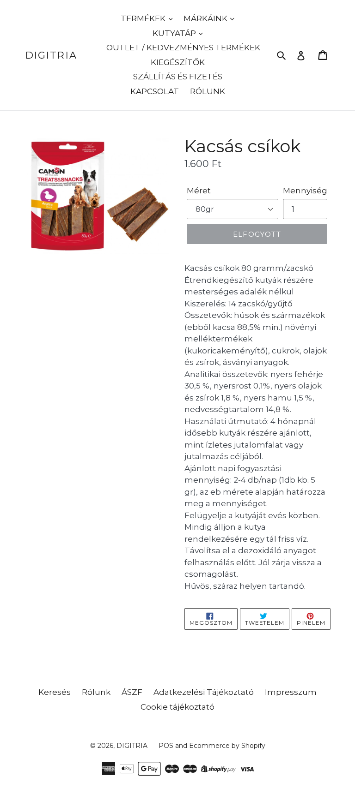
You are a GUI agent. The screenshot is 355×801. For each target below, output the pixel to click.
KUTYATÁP (175, 33)
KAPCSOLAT (154, 91)
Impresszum (291, 692)
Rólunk (96, 692)
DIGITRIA (51, 55)
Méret (199, 190)
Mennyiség (305, 190)
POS (166, 745)
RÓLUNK (207, 91)
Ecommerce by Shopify (227, 745)
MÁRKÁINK (206, 18)
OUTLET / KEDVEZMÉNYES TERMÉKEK (183, 47)
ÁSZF (132, 692)
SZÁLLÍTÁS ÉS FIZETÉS (177, 76)
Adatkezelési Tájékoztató (203, 692)
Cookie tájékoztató (177, 706)
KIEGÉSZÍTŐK (178, 62)
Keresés (54, 692)
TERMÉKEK (144, 18)
